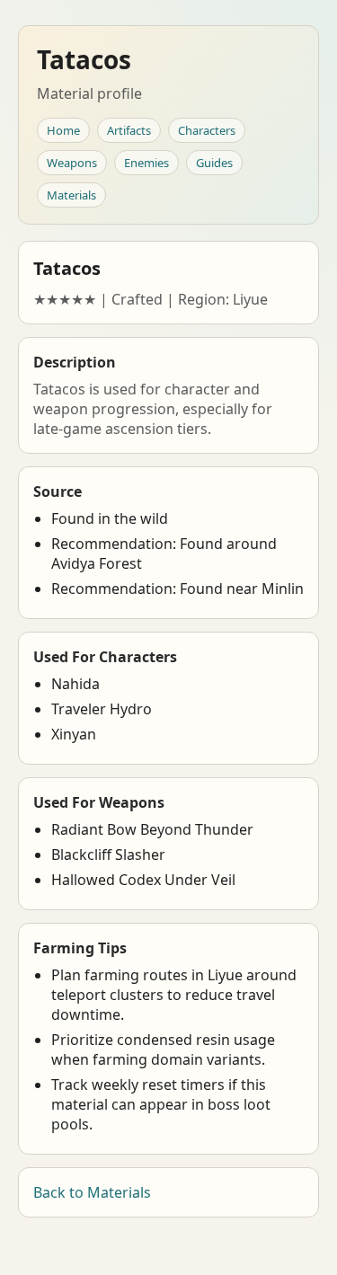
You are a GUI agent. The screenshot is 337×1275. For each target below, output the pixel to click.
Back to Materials (92, 1192)
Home (63, 130)
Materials (71, 195)
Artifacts (129, 130)
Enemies (146, 163)
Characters (206, 130)
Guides (214, 163)
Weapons (72, 163)
